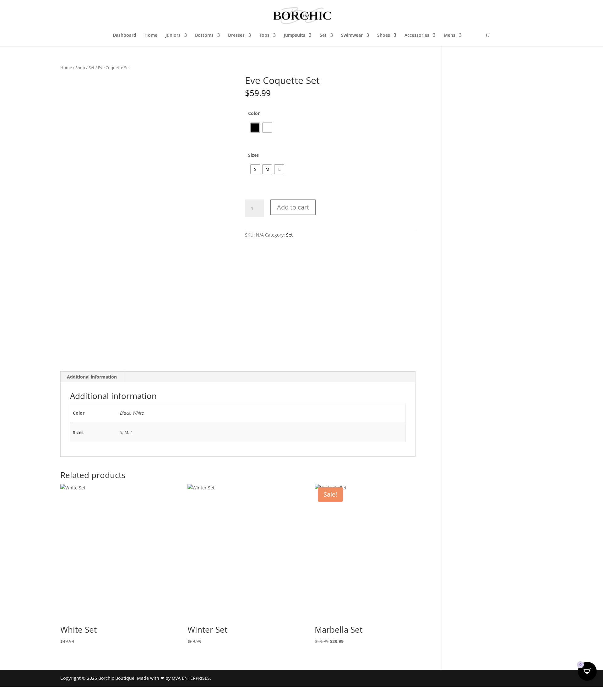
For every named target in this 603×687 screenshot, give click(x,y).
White (138, 413)
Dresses (236, 35)
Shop (80, 67)
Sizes (253, 155)
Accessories (417, 35)
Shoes (383, 35)
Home (150, 35)
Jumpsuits (294, 35)
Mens (449, 35)
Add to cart (293, 207)
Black (125, 413)
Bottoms (204, 35)
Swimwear (352, 35)
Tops (264, 35)
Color (254, 113)
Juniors (173, 35)
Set (323, 35)
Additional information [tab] (92, 377)
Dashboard (124, 35)
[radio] (255, 127)
